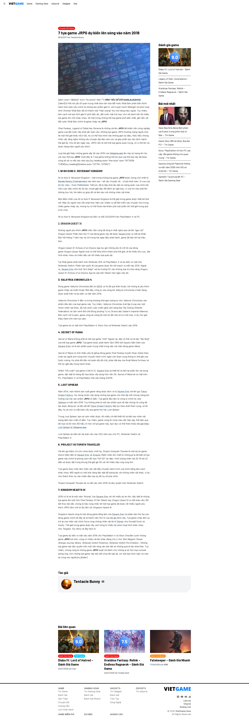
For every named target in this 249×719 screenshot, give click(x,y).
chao (74, 669)
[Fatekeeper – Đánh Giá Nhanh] (170, 641)
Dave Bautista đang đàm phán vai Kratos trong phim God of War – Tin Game (173, 131)
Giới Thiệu (63, 698)
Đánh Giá (62, 695)
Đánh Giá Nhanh (92, 698)
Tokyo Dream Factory (101, 406)
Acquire (96, 455)
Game (29, 3)
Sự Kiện (88, 714)
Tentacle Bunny (77, 37)
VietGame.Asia (183, 711)
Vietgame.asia (116, 153)
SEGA (99, 286)
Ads (75, 3)
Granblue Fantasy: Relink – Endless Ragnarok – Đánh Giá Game (172, 92)
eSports (55, 3)
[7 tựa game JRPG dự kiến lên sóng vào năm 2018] (104, 69)
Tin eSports (141, 691)
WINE (166, 664)
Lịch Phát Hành (66, 709)
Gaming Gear (42, 3)
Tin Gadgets (116, 691)
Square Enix (124, 234)
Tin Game (63, 691)
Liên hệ (187, 700)
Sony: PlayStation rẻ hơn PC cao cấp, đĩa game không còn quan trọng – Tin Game (174, 154)
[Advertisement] (124, 16)
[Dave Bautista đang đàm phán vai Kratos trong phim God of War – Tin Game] (174, 116)
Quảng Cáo (116, 714)
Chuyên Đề (63, 702)
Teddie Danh (123, 673)
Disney (120, 521)
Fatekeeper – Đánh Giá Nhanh (170, 660)
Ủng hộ (187, 703)
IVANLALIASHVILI (132, 99)
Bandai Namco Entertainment (72, 181)
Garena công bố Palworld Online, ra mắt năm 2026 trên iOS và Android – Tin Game (174, 167)
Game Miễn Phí (66, 714)
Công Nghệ (115, 702)
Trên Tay (114, 698)
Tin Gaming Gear (92, 691)
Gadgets (66, 3)
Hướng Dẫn (64, 706)
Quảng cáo (185, 707)
